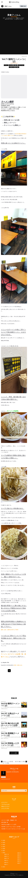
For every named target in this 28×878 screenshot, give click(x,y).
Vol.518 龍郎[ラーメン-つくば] (10, 704)
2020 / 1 (19, 863)
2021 (4, 850)
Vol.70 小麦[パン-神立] (20, 761)
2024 (4, 844)
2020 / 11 (6, 856)
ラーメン (6, 65)
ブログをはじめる (5, 804)
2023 (4, 846)
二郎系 (15, 65)
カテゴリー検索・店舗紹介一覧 (9, 820)
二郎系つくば (12, 67)
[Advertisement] (14, 40)
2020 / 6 (19, 853)
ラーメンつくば (21, 65)
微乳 (8, 455)
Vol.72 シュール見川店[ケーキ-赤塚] (8, 762)
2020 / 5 (19, 855)
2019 (4, 866)
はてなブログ (4, 802)
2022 (4, 848)
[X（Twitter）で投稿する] (9, 670)
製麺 (9, 520)
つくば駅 (8, 109)
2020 (4, 852)
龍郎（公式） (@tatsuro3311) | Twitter (9, 629)
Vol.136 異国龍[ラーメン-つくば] (10, 734)
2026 (4, 840)
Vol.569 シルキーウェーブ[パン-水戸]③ (10, 826)
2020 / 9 (6, 860)
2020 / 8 (6, 862)
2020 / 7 (6, 864)
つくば (11, 65)
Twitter (19, 624)
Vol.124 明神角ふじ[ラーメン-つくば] (10, 744)
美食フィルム (8, 6)
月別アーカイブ (14, 837)
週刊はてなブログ (5, 806)
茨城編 (17, 67)
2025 (4, 842)
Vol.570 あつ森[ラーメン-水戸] (8, 824)
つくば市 (9, 107)
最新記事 (14, 816)
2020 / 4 (19, 857)
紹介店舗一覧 (4, 822)
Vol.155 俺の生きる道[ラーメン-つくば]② (10, 724)
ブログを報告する (19, 875)
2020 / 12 (6, 854)
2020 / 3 (19, 859)
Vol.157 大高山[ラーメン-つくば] (10, 714)
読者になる (23, 6)
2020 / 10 (6, 858)
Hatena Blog (12, 875)
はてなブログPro (5, 808)
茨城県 (5, 107)
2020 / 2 (19, 861)
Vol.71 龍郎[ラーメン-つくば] (14, 60)
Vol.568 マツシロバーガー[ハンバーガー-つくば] (13, 829)
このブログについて (5, 779)
